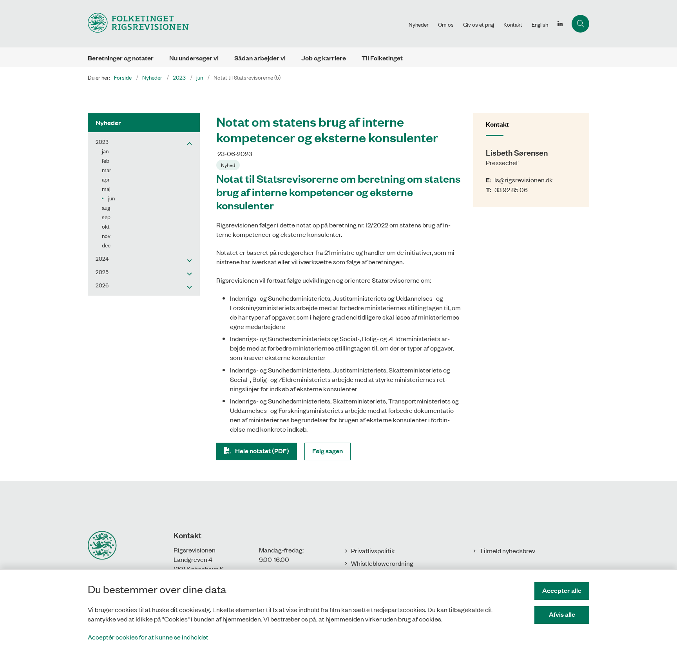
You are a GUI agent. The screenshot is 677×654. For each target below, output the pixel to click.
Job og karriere (323, 57)
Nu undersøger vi (194, 57)
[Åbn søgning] (580, 24)
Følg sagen (327, 450)
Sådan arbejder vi (260, 57)
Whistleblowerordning (382, 563)
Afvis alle (562, 614)
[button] (187, 143)
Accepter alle (561, 590)
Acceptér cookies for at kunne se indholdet (148, 636)
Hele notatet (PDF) (262, 450)
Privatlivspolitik (373, 550)
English (540, 24)
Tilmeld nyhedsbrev (507, 550)
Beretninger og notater (121, 57)
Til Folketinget (382, 57)
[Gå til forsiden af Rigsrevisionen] (246, 24)
